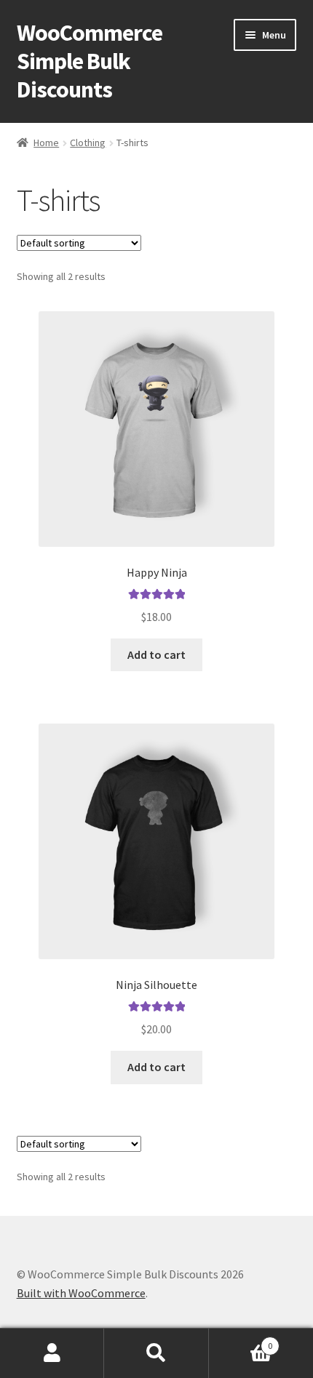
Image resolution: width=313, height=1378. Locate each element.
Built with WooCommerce (81, 1293)
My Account (52, 1353)
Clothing (88, 142)
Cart (241, 1340)
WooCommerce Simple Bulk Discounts (89, 61)
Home (46, 142)
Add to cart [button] (156, 654)
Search (156, 1353)
